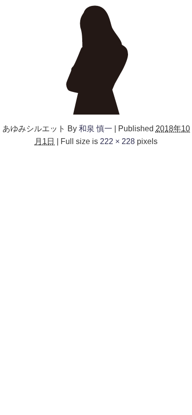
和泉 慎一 (95, 128)
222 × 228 (117, 141)
